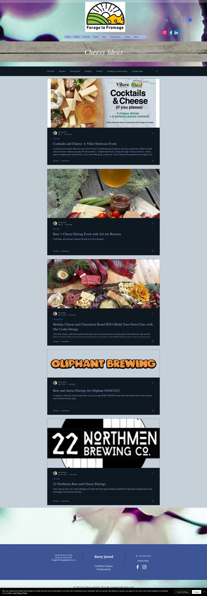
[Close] (204, 592)
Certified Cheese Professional (104, 567)
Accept (196, 592)
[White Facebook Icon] (137, 567)
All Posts (50, 71)
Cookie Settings (183, 592)
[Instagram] (164, 32)
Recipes (62, 71)
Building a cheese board (117, 71)
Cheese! (99, 71)
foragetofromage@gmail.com (64, 560)
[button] (188, 19)
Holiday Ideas (137, 71)
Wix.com (129, 587)
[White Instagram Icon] (144, 567)
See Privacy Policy (20, 593)
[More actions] (153, 133)
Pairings (88, 71)
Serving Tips (75, 71)
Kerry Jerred (104, 557)
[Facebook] (170, 32)
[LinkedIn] (176, 32)
